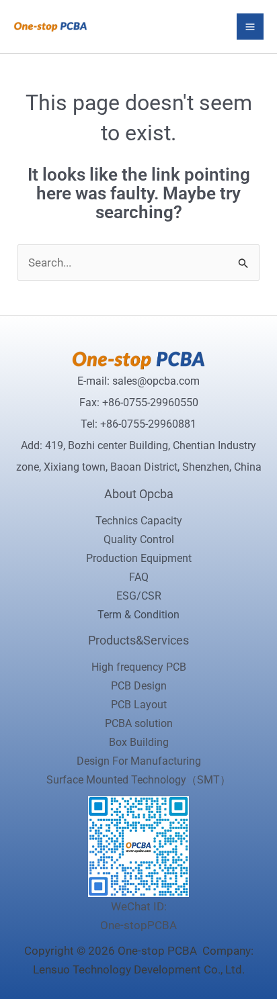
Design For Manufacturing (139, 761)
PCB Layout (139, 704)
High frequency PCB (138, 667)
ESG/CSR (138, 595)
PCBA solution (139, 723)
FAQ (139, 577)
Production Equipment (139, 558)
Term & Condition (138, 614)
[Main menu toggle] (250, 26)
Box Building (139, 742)
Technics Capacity (138, 520)
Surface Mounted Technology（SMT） (138, 779)
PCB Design (139, 685)
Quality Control (139, 539)
